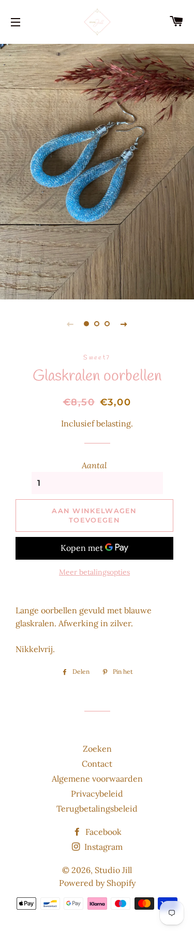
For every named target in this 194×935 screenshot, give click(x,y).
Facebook (102, 832)
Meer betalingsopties (94, 572)
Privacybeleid (97, 793)
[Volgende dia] (124, 323)
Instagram (102, 847)
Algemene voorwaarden (97, 778)
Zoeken (97, 748)
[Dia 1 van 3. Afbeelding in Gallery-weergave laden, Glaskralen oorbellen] (87, 324)
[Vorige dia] (70, 323)
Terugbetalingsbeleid (97, 808)
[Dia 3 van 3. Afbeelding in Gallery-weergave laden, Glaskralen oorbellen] (107, 324)
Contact (97, 763)
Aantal (94, 465)
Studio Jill (113, 870)
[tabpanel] (97, 170)
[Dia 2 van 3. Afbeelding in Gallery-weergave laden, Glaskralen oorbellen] (97, 324)
